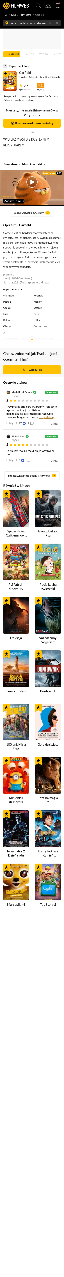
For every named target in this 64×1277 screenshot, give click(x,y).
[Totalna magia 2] (48, 775)
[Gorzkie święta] (48, 722)
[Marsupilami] (16, 882)
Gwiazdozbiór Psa (48, 533)
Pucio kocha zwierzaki (48, 587)
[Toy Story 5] (48, 882)
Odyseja (16, 638)
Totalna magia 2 (48, 800)
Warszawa (8, 295)
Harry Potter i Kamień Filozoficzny (48, 853)
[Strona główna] (5, 14)
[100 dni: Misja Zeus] (16, 722)
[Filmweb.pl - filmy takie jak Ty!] (16, 5)
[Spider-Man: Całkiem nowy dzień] (16, 508)
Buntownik (48, 691)
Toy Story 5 (48, 904)
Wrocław (38, 295)
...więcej (30, 100)
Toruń (36, 313)
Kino (13, 14)
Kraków (37, 301)
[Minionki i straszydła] (16, 775)
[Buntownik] (48, 668)
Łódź (5, 313)
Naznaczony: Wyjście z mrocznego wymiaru (48, 640)
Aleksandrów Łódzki (44, 338)
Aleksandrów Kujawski (14, 338)
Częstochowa (40, 326)
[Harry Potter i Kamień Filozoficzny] (48, 828)
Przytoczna (25, 14)
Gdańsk (7, 307)
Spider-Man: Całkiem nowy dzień (16, 533)
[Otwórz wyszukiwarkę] (38, 5)
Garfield (25, 72)
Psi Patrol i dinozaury (16, 587)
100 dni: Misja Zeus (16, 747)
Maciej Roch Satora (22, 392)
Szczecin (38, 307)
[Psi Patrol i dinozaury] (16, 562)
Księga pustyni (16, 691)
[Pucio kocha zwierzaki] (48, 562)
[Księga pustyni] (16, 668)
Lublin (37, 320)
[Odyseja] (16, 615)
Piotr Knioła (18, 436)
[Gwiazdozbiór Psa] (48, 508)
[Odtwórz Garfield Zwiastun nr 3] (10, 81)
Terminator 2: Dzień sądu (16, 853)
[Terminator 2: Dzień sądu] (16, 828)
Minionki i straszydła (16, 800)
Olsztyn (7, 326)
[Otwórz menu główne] (57, 5)
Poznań (7, 301)
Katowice (8, 320)
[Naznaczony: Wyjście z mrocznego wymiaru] (48, 615)
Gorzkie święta (48, 744)
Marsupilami (16, 904)
